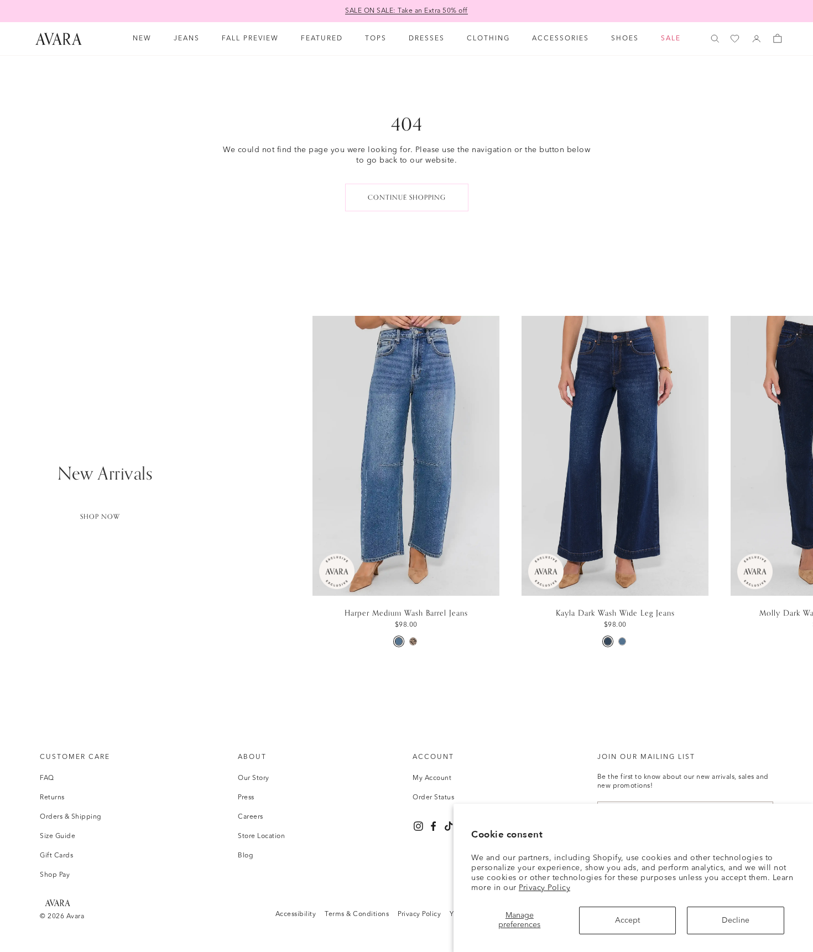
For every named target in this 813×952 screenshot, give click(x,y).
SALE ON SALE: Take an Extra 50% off (406, 11)
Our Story (253, 778)
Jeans (187, 38)
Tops (376, 38)
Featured (322, 38)
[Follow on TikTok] (449, 826)
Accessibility (295, 914)
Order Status (433, 797)
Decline (735, 920)
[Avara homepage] (57, 902)
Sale (671, 38)
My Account (432, 778)
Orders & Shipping (71, 817)
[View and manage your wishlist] (736, 39)
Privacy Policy (544, 888)
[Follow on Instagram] (418, 826)
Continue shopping (407, 197)
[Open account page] (757, 39)
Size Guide (57, 836)
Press (246, 797)
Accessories (560, 38)
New (142, 38)
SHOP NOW (100, 516)
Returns (52, 797)
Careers (250, 817)
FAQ (47, 778)
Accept (627, 920)
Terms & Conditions (357, 914)
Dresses (427, 38)
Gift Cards (56, 855)
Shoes (625, 38)
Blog (245, 855)
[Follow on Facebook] (433, 826)
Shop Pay (55, 875)
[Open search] (715, 39)
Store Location (261, 836)
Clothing (488, 38)
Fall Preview (250, 38)
